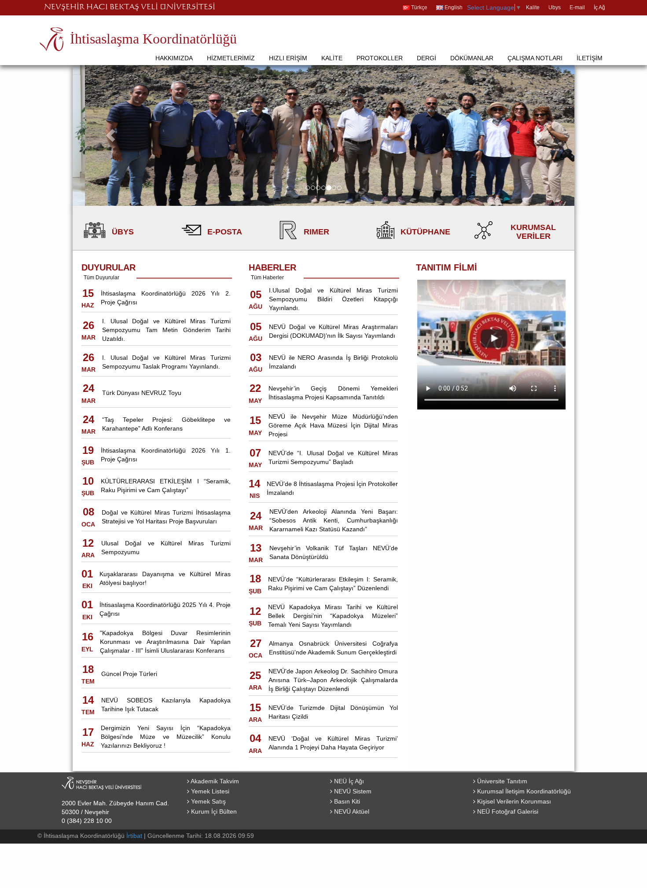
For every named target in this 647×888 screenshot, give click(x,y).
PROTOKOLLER (380, 58)
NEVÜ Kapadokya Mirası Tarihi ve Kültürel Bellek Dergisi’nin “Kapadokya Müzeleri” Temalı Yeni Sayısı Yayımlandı (333, 615)
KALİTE (331, 58)
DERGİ (426, 58)
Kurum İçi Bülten (213, 811)
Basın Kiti (346, 801)
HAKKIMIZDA (174, 58)
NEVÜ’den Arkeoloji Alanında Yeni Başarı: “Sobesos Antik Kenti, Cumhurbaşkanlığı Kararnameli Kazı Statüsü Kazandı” (333, 520)
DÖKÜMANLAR (471, 58)
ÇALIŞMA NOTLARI (534, 58)
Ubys (554, 7)
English (453, 7)
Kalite (533, 7)
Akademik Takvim (214, 781)
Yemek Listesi (209, 791)
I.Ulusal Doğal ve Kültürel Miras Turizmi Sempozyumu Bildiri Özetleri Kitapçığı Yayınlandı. (333, 299)
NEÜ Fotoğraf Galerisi (506, 811)
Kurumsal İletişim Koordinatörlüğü (523, 791)
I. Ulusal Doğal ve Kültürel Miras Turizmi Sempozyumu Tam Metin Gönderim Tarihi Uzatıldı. (166, 330)
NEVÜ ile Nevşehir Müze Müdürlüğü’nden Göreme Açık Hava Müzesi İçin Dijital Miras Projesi (333, 425)
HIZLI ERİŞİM (288, 58)
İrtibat (134, 835)
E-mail (577, 7)
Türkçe (418, 7)
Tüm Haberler (267, 277)
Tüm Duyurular (101, 277)
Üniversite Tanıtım (501, 781)
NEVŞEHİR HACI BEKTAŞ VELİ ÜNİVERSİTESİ (129, 7)
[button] (110, 135)
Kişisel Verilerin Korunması (513, 801)
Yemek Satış (207, 801)
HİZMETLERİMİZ (231, 58)
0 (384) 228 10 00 (87, 820)
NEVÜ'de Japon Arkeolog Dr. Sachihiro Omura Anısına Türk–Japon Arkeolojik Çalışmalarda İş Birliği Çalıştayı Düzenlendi (333, 680)
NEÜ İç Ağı (348, 781)
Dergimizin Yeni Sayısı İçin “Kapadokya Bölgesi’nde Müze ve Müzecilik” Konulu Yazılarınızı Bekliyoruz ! (166, 736)
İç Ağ (599, 7)
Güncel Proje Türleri (129, 673)
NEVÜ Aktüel (350, 811)
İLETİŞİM (590, 58)
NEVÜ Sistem (351, 791)
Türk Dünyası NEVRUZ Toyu (141, 392)
